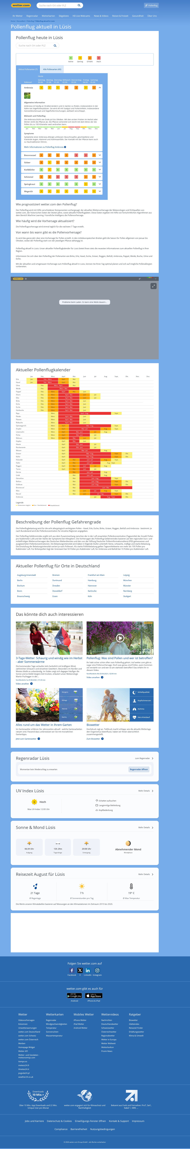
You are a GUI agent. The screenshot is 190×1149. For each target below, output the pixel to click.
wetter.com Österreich (28, 1039)
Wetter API (23, 1051)
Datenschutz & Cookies (59, 1121)
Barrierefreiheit (79, 1129)
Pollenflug (30, 21)
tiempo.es (22, 1061)
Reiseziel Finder (136, 1028)
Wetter (22, 1014)
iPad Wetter (79, 1024)
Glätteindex (134, 1024)
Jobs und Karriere (34, 1121)
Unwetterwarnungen (27, 1028)
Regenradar (51, 1020)
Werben (21, 1043)
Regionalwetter (108, 1035)
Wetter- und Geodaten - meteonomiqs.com (28, 1056)
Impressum (138, 1121)
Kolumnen (23, 1024)
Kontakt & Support (119, 1121)
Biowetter (133, 1020)
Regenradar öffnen (139, 769)
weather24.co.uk (25, 1077)
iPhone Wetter (80, 1020)
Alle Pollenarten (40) (52, 69)
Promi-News (106, 1051)
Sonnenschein (52, 1031)
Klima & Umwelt (136, 1035)
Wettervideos (110, 1014)
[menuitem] (18, 15)
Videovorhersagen (26, 1020)
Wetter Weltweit (108, 1043)
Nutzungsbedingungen (102, 1129)
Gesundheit (21, 21)
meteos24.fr (23, 1065)
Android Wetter (80, 1028)
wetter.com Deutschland (29, 1031)
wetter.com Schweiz (27, 1035)
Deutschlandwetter (109, 1024)
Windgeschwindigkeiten (56, 1024)
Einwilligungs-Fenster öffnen (90, 1121)
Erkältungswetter (136, 1031)
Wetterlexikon (107, 1047)
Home (13, 21)
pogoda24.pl (24, 1073)
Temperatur (51, 1028)
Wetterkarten (55, 1014)
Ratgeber (135, 1014)
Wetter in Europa (108, 1039)
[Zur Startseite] (21, 5)
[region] (85, 318)
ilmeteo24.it (23, 1069)
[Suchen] (79, 5)
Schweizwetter (107, 1028)
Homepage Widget (26, 1047)
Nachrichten (106, 1020)
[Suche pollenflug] (54, 46)
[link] (18, 15)
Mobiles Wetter (84, 1014)
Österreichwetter (108, 1031)
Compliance (61, 1129)
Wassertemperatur (54, 1035)
